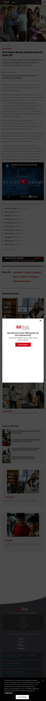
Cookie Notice (8, 693)
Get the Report (23, 345)
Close (40, 320)
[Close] (42, 680)
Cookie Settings (22, 697)
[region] (23, 689)
